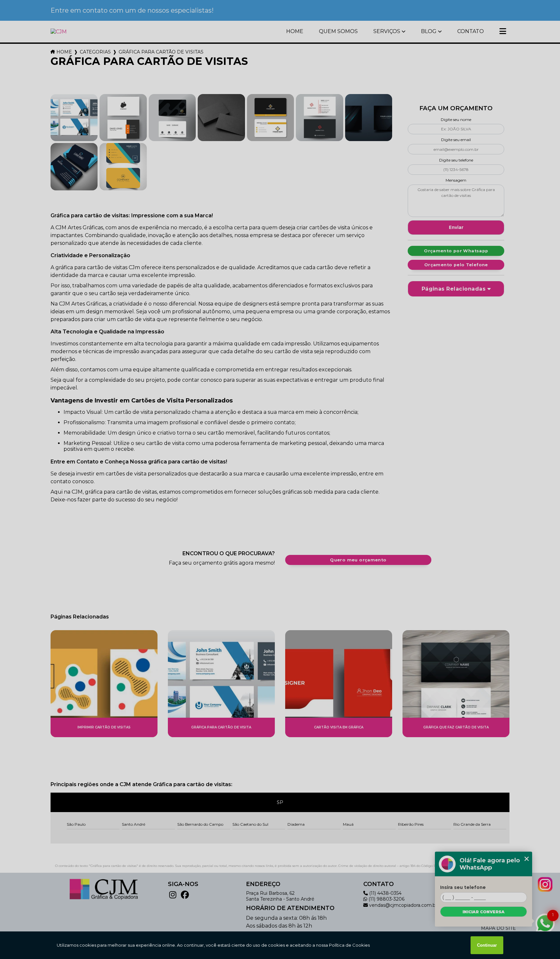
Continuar (487, 945)
